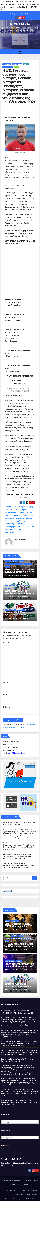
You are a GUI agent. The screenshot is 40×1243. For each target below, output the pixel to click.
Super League (6, 64)
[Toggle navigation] (19, 51)
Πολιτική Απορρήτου (10, 1199)
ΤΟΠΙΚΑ (7, 566)
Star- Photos (33, 1190)
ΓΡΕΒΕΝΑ (16, 67)
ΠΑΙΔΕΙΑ (21, 561)
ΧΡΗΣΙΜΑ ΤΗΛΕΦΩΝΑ (31, 1199)
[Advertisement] (20, 273)
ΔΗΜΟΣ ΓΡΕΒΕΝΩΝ (9, 961)
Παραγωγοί (34, 1194)
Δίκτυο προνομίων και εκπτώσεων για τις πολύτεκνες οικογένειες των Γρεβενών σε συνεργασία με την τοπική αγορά (17, 856)
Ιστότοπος (6, 707)
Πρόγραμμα (20, 1199)
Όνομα (6, 682)
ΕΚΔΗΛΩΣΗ (14, 561)
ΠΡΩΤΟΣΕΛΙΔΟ (27, 564)
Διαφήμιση (27, 1194)
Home (6, 1190)
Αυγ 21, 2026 (11, 596)
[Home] (3, 51)
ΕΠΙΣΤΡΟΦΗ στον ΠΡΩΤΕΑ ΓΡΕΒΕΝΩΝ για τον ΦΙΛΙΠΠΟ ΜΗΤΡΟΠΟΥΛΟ (19, 926)
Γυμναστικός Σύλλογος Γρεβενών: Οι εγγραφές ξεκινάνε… (16, 614)
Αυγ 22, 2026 (11, 575)
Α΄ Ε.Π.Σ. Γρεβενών (17, 64)
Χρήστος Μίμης (21, 539)
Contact (23, 1190)
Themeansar (26, 1184)
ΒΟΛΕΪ (13, 609)
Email (5, 695)
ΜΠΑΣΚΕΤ (7, 921)
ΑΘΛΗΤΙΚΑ (26, 64)
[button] (36, 51)
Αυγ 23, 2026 (10, 929)
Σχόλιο (6, 643)
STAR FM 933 (20, 24)
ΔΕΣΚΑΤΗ (14, 585)
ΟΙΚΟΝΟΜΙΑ (21, 585)
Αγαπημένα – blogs (17, 1194)
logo (28, 1190)
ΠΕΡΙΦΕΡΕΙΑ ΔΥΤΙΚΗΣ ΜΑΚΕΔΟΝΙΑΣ (14, 564)
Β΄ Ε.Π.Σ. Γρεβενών (7, 67)
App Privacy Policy (14, 1190)
